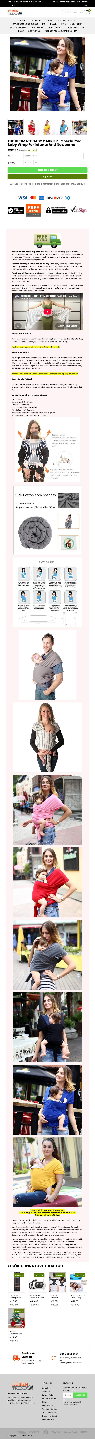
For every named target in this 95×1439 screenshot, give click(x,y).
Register (84, 2)
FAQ (83, 27)
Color (10, 156)
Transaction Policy (50, 1412)
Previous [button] (10, 127)
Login (85, 5)
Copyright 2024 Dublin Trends (20, 1435)
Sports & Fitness (18, 27)
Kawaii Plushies (55, 27)
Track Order (37, 27)
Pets (63, 24)
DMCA (21, 31)
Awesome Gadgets (65, 20)
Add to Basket (47, 170)
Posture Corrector (54, 1296)
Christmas (72, 27)
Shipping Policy (48, 1405)
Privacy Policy (48, 1395)
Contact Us (34, 31)
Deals (49, 20)
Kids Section (76, 24)
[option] (47, 74)
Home (22, 20)
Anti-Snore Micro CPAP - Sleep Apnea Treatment (78, 1296)
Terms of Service (49, 1409)
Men (44, 24)
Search (45, 1388)
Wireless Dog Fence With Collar (37, 1296)
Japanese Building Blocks (25, 24)
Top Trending (36, 20)
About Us (46, 1391)
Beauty (53, 24)
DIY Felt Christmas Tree (16, 1332)
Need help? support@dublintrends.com (66, 2)
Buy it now (47, 176)
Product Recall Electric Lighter (61, 31)
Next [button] (85, 127)
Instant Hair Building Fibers (15, 1296)
